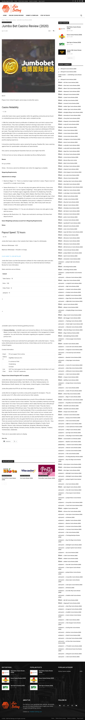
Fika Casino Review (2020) (72, 453)
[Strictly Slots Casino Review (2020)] (10, 470)
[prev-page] (3, 484)
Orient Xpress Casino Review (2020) (72, 464)
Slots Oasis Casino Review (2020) (72, 85)
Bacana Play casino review (70, 160)
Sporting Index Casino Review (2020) (73, 181)
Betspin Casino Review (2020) (71, 307)
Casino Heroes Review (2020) (71, 133)
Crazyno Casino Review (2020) (71, 377)
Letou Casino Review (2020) (70, 229)
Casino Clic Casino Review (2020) (74, 365)
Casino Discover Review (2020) (71, 250)
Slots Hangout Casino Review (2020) (72, 172)
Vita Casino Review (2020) (26, 478)
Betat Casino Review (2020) (70, 163)
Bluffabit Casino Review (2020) (73, 295)
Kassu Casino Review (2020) (74, 34)
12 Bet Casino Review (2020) (70, 555)
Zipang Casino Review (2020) (73, 417)
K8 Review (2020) (70, 517)
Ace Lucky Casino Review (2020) (71, 175)
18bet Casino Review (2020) (72, 620)
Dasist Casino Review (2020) (71, 142)
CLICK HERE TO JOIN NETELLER (11, 256)
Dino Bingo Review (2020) (70, 266)
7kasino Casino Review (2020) (71, 178)
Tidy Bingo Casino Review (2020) (74, 321)
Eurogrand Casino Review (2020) (74, 609)
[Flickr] (68, 705)
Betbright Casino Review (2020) (73, 473)
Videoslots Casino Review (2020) (74, 327)
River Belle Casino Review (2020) (72, 184)
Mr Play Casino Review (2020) (71, 100)
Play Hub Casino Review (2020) (71, 202)
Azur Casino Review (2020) (72, 387)
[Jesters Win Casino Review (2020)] (62, 52)
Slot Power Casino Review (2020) (72, 166)
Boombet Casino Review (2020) (73, 357)
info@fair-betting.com (36, 711)
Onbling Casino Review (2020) (71, 235)
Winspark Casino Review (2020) (68, 68)
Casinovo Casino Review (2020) (73, 450)
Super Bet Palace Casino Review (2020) (73, 232)
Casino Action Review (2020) (71, 136)
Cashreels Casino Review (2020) (71, 414)
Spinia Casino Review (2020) (71, 304)
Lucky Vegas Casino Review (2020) (72, 193)
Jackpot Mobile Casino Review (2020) (73, 253)
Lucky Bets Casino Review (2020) (72, 145)
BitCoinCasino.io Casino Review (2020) (73, 247)
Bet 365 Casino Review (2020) (71, 600)
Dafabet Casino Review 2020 (71, 508)
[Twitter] (78, 1)
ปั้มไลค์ (60, 82)
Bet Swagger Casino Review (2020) (72, 318)
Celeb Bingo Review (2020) (70, 269)
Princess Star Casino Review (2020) (72, 511)
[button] (81, 15)
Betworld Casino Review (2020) (71, 226)
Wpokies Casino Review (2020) (73, 441)
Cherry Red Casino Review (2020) (72, 118)
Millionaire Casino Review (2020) (74, 371)
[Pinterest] (21, 35)
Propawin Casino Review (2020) (71, 121)
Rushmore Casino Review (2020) (71, 214)
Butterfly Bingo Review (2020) (71, 336)
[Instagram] (75, 1)
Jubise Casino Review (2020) (70, 217)
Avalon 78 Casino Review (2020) (74, 390)
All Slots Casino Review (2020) (71, 82)
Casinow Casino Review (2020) (71, 220)
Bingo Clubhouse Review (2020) (71, 333)
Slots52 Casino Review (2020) (73, 635)
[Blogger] (60, 705)
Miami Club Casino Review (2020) (72, 88)
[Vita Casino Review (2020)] (28, 470)
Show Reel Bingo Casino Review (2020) (73, 330)
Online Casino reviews (11, 20)
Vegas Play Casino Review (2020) (74, 298)
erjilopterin (61, 262)
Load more (70, 58)
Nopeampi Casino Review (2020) (72, 91)
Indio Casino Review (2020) (72, 656)
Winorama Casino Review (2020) (72, 238)
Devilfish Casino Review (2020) (73, 612)
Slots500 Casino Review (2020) (71, 405)
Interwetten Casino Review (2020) (72, 259)
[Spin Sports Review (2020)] (62, 44)
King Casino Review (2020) (70, 127)
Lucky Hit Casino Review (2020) (71, 124)
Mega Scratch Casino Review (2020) (72, 315)
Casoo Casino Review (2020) (70, 130)
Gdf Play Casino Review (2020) (71, 380)
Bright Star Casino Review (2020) (72, 190)
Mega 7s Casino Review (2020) (73, 396)
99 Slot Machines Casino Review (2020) (73, 399)
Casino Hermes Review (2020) (71, 157)
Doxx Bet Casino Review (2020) (73, 490)
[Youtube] (82, 1)
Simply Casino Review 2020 (70, 411)
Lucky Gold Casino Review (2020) (72, 148)
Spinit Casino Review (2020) (70, 256)
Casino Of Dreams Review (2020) (74, 426)
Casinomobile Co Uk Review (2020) (72, 438)
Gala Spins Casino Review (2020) (74, 514)
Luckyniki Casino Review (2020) (74, 283)
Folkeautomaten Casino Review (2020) (73, 187)
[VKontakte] (76, 705)
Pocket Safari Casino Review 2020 (74, 324)
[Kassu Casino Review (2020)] (62, 36)
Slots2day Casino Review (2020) (71, 208)
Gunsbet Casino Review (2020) (71, 343)
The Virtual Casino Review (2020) (72, 154)
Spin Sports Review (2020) (74, 42)
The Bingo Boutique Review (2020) (74, 456)
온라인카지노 (61, 444)
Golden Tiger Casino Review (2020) (72, 106)
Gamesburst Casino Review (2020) (72, 115)
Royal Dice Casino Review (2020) (72, 151)
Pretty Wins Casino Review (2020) (46, 478)
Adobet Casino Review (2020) (71, 558)
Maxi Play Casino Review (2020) (74, 606)
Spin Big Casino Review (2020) (73, 432)
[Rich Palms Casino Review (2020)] (62, 28)
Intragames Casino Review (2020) (72, 139)
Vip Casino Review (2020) (72, 484)
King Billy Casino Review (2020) (73, 402)
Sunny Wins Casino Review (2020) (74, 502)
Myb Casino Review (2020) (72, 286)
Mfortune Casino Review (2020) (73, 423)
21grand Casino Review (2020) (71, 169)
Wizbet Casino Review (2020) (71, 196)
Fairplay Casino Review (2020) (73, 292)
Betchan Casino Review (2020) (73, 632)
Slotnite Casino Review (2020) (74, 444)
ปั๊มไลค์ (60, 88)
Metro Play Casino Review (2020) (74, 368)
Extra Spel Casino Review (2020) (74, 638)
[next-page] (5, 484)
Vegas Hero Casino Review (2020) (72, 280)
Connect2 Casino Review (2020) (71, 103)
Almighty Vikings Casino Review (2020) (73, 112)
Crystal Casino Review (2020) (71, 97)
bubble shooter (62, 74)
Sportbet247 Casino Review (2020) (72, 223)
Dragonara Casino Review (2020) (74, 349)
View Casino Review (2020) (72, 420)
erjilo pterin (61, 277)
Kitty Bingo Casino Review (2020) (74, 435)
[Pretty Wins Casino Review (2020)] (46, 470)
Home (3, 20)
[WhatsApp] (24, 35)
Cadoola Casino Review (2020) (73, 289)
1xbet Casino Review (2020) (72, 374)
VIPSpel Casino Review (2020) (73, 429)
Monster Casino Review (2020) (73, 447)
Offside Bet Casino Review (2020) (74, 301)
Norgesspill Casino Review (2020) (72, 603)
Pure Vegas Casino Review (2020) (72, 470)
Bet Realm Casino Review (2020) (72, 211)
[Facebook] (73, 1)
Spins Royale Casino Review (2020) (72, 487)
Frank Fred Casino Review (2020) (74, 505)
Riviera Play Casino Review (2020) (72, 393)
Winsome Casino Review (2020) (73, 277)
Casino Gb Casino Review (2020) (74, 346)
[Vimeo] (80, 1)
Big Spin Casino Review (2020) (71, 205)
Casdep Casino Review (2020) (71, 199)
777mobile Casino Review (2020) (74, 646)
